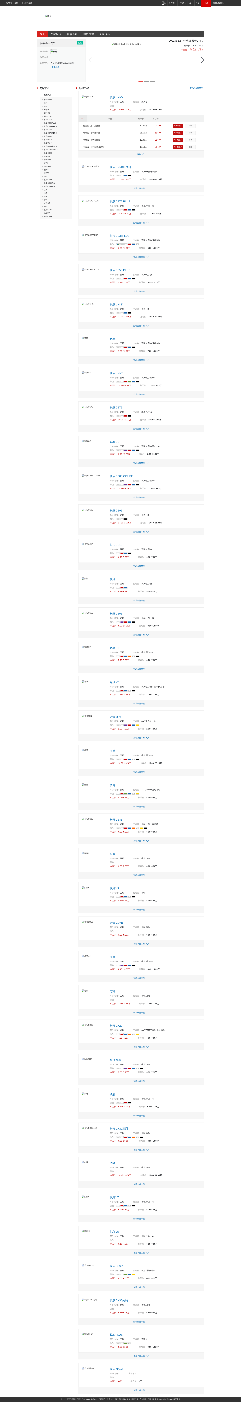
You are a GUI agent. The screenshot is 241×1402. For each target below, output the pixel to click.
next (202, 60)
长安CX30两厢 (49, 186)
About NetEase (91, 1399)
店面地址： (45, 63)
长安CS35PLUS (50, 123)
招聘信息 (118, 1399)
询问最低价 (178, 126)
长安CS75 (48, 130)
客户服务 (126, 1399)
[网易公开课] (172, 3)
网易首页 (9, 3)
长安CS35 (48, 210)
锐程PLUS (48, 116)
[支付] (190, 3)
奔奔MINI (47, 156)
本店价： (185, 50)
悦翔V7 (47, 176)
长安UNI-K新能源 (50, 146)
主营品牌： (45, 51)
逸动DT (47, 110)
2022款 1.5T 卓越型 (91, 126)
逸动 (45, 106)
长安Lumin (48, 100)
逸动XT (47, 213)
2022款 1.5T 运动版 (91, 140)
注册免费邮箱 (218, 3)
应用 (16, 3)
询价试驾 (88, 34)
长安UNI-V (48, 136)
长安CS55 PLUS (50, 126)
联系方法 (110, 1399)
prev (90, 60)
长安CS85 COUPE (51, 150)
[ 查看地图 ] (55, 67)
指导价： (188, 45)
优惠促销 (72, 34)
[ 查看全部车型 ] (197, 88)
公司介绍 (105, 34)
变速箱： (137, 102)
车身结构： (115, 102)
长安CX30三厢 (49, 183)
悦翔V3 (47, 170)
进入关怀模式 (27, 3)
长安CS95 (48, 153)
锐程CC (47, 113)
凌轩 (45, 206)
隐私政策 (135, 1399)
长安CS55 (48, 216)
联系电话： (45, 57)
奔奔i (46, 163)
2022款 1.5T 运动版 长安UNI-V (186, 40)
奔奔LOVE (48, 160)
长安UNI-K (48, 143)
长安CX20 (48, 180)
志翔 (45, 190)
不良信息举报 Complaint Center (160, 1399)
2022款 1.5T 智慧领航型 (93, 147)
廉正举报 (176, 1399)
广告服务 (143, 1399)
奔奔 (45, 196)
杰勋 (45, 193)
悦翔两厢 (47, 166)
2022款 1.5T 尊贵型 (91, 133)
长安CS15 (48, 120)
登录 (206, 3)
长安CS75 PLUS (50, 133)
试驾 (190, 126)
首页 (42, 34)
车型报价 (56, 34)
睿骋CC (47, 203)
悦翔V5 (47, 173)
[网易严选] (182, 3)
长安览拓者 (117, 1369)
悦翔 (45, 103)
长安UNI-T (48, 140)
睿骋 (45, 200)
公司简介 (102, 1399)
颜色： (113, 106)
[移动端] (164, 3)
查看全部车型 (139, 188)
